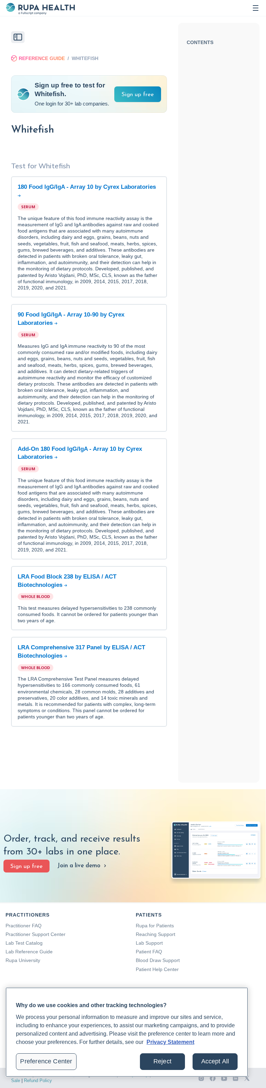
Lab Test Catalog (24, 943)
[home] (40, 8)
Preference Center (46, 1061)
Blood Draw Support (158, 960)
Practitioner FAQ (24, 925)
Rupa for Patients (155, 925)
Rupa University (23, 960)
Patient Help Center (157, 969)
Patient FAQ (149, 951)
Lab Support (149, 943)
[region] (127, 1032)
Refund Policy (38, 1080)
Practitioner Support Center (35, 934)
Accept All (215, 1061)
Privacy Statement (170, 1042)
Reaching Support (155, 934)
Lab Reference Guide (29, 951)
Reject (162, 1061)
